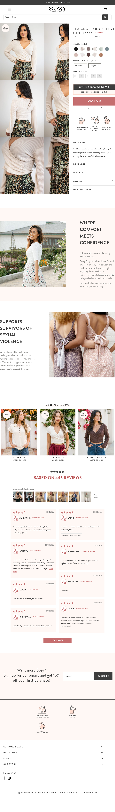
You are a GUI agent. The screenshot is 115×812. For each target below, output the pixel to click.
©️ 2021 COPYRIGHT (27, 793)
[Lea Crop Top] (57, 432)
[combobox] (52, 17)
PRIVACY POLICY (89, 793)
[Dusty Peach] (76, 55)
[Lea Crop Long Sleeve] (96, 432)
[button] (88, 33)
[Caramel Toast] (101, 55)
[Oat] (82, 49)
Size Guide (82, 71)
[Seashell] (94, 49)
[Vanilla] (94, 55)
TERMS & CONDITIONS (70, 793)
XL (100, 76)
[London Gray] (88, 49)
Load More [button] (57, 640)
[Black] (76, 49)
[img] (19, 512)
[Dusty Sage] (101, 49)
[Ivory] (82, 55)
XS (75, 76)
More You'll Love (58, 405)
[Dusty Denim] (107, 49)
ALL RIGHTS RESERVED (48, 793)
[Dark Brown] (88, 55)
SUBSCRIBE (103, 676)
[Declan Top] (19, 432)
